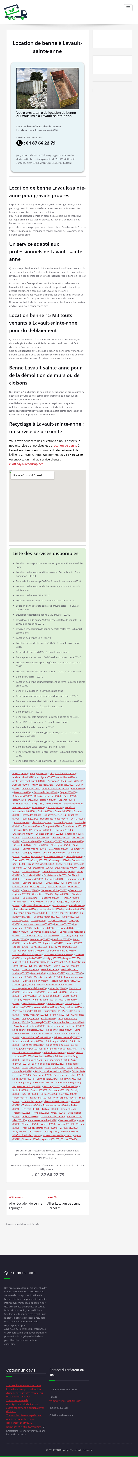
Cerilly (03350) (78, 818)
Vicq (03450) (35, 1131)
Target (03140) (19, 1097)
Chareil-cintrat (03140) (74, 826)
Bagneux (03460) (31, 788)
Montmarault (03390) (33, 992)
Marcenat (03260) (60, 961)
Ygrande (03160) (50, 1139)
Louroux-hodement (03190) (58, 954)
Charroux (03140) (63, 830)
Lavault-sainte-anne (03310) (37, 924)
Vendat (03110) (66, 1124)
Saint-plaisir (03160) (32, 1067)
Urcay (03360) (58, 1112)
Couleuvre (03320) (53, 856)
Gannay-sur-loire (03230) (54, 890)
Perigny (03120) (52, 1011)
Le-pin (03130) (51, 935)
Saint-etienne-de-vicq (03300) (27, 1041)
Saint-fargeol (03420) (56, 1041)
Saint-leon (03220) (42, 1056)
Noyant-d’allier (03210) (45, 1007)
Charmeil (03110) (23, 830)
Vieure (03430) (51, 1131)
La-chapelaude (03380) (51, 909)
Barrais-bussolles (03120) (55, 788)
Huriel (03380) (19, 901)
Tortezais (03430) (31, 1105)
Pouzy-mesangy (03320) (35, 1014)
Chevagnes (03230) (74, 841)
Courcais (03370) (74, 856)
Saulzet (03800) (20, 1090)
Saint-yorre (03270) (43, 1082)
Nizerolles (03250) (21, 1007)
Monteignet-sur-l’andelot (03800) (29, 988)
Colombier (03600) (58, 848)
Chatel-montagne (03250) (35, 837)
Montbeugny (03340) (23, 984)
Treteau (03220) (50, 1109)
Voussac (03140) (31, 1139)
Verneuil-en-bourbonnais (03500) (40, 1127)
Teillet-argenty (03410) (65, 1097)
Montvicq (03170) (31, 995)
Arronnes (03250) (57, 781)
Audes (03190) (75, 781)
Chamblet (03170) (63, 822)
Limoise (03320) (73, 943)
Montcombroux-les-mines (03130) (55, 984)
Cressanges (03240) (59, 860)
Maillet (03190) (20, 961)
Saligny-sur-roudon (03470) (26, 1086)
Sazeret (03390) (39, 1090)
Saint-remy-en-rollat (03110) (69, 1075)
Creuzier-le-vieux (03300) (41, 863)
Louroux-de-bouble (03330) (27, 954)
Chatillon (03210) (61, 837)
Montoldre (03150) (57, 992)
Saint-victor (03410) (70, 1078)
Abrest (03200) (20, 773)
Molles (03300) (75, 973)
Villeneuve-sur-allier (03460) (57, 1135)
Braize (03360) (45, 811)
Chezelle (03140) (22, 845)
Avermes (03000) (65, 784)
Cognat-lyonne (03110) (34, 848)
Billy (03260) (37, 803)
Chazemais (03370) (32, 841)
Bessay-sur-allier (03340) (25, 799)
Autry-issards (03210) (43, 784)
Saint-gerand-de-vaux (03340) (62, 1044)
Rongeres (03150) (68, 1018)
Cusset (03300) (64, 863)
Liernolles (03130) (31, 943)
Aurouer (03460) (20, 784)
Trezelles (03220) (21, 1112)
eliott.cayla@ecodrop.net (26, 464)
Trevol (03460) (68, 1109)
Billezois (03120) (20, 803)
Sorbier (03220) (49, 1093)
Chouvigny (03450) (60, 845)
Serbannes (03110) (59, 1090)
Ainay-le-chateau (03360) (63, 773)
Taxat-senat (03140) (40, 1097)
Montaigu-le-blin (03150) (35, 980)
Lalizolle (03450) (20, 920)
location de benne (65, 446)
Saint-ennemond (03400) (67, 1037)
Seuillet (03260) (30, 1093)
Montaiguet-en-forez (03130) (66, 980)
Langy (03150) (38, 920)
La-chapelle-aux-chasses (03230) (31, 912)
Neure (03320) (55, 1003)
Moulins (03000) (51, 995)
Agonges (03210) (38, 773)
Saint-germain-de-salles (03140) (60, 1048)
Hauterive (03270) (49, 897)
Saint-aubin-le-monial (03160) (68, 1022)
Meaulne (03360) (50, 969)
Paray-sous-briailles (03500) (26, 1011)
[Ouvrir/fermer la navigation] (128, 7)
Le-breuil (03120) (65, 928)
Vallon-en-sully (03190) (53, 1116)
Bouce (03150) (55, 807)
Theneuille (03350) (32, 1101)
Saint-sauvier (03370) (23, 1078)
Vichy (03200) (19, 1131)
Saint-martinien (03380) (56, 1060)
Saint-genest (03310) (33, 1044)
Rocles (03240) (48, 1018)
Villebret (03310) (69, 1131)
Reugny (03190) (30, 1018)
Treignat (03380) (31, 1109)
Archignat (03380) (45, 777)
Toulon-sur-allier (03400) (55, 1105)
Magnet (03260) (71, 958)
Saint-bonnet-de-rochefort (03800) (65, 1026)
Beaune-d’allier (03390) (46, 792)
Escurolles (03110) (54, 879)
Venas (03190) (48, 1124)
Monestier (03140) (22, 977)
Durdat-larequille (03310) (56, 875)
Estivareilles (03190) (32, 882)
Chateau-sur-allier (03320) (49, 833)
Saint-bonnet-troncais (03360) (28, 1029)
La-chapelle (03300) (75, 909)
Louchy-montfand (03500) (63, 946)
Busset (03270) (30, 818)
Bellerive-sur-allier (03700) (47, 796)
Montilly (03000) (58, 988)
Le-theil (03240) (70, 935)
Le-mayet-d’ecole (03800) (44, 931)
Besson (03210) (48, 799)
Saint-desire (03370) (42, 1033)
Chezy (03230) (41, 845)
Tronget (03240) (40, 1112)
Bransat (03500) (63, 811)
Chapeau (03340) (31, 826)
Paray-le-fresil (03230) (71, 1007)
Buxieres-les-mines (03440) (54, 818)
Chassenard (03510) (22, 833)
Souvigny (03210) (68, 1093)
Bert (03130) (70, 796)
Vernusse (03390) (69, 1127)
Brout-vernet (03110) (55, 814)
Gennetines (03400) (42, 894)
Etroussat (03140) (54, 882)
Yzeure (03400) (69, 1139)
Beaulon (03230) (22, 792)
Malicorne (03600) (39, 961)
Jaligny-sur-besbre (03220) (36, 905)
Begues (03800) (68, 792)
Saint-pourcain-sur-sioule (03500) (52, 1071)
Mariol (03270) (61, 965)
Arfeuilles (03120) (66, 777)
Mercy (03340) (38, 973)
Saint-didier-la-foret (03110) (36, 1037)
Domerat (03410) (31, 871)
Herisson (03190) (70, 897)
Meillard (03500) (69, 969)
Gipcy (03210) (62, 894)
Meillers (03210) (20, 973)
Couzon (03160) (20, 860)
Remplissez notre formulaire (23, 1427)
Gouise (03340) (30, 897)
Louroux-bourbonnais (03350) (28, 950)
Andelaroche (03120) (23, 777)
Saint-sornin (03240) (47, 1078)
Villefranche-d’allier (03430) (26, 1135)
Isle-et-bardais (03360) (57, 901)
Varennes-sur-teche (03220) (42, 1120)
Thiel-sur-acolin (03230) (56, 1101)
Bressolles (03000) (31, 814)
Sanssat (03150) (51, 1086)
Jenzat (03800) (59, 905)
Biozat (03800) (53, 803)
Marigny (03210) (42, 965)
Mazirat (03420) (30, 969)
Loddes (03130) (20, 946)
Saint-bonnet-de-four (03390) (29, 1026)
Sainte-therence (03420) (68, 1082)
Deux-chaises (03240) (66, 867)
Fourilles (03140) (57, 886)
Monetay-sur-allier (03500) (48, 977)
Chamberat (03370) (42, 822)
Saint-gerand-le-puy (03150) (27, 1048)
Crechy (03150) (39, 860)
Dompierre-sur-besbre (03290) (59, 871)
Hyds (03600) (36, 901)
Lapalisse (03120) (57, 920)
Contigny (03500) (31, 852)
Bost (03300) (38, 807)
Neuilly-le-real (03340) (33, 1003)
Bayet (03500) (78, 788)
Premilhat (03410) (59, 1014)
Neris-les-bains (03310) (45, 999)
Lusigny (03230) (52, 958)
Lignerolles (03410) (53, 943)
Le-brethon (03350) (44, 928)
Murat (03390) (70, 995)
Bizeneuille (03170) (73, 803)
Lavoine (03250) (62, 924)
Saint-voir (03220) (21, 1082)
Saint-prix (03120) (42, 1075)
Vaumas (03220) (67, 1120)
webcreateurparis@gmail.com (65, 1400)
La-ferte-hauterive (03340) (64, 912)
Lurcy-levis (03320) (32, 958)
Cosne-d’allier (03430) (54, 852)
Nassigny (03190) (21, 999)
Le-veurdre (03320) (40, 939)
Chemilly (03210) (53, 841)
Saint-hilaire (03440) (54, 1052)
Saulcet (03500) (70, 1086)
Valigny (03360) (30, 1116)
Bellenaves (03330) (22, 796)
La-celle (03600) (77, 905)
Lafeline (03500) (70, 916)
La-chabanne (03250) (25, 909)
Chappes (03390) (51, 826)
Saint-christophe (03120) (59, 1029)
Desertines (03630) (43, 867)
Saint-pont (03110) (55, 1067)
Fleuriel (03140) (38, 886)
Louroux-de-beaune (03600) (61, 950)
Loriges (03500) (39, 946)
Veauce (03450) (30, 1124)
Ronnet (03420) (20, 1022)
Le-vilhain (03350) (61, 939)
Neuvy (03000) (72, 1003)
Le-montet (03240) (32, 935)
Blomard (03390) (21, 807)
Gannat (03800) (30, 890)
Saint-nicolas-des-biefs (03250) (48, 1063)
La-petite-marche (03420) (46, 916)
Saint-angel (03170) (41, 1022)
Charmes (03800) (43, 830)
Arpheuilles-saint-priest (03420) (28, 781)
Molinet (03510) (57, 973)
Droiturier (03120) (31, 875)
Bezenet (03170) (67, 799)
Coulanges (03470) (32, 856)
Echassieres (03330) (32, 879)
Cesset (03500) (21, 822)
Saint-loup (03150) (32, 1060)
